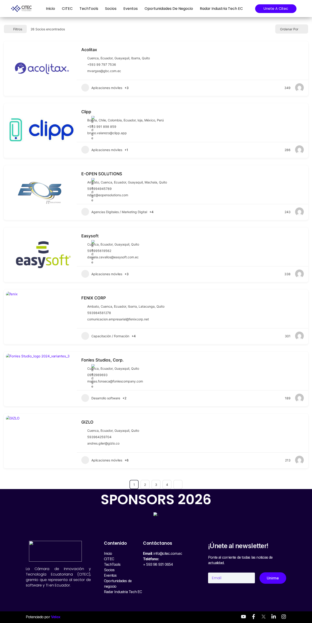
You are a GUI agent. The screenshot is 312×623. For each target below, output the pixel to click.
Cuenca (93, 58)
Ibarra (135, 58)
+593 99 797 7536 (101, 64)
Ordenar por (289, 29)
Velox (55, 617)
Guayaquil (121, 58)
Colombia (115, 120)
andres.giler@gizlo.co (103, 443)
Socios (110, 8)
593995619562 (99, 251)
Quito (146, 58)
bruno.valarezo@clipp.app (107, 133)
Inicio (50, 8)
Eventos (130, 8)
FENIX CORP (93, 298)
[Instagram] (283, 616)
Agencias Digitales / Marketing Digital (119, 212)
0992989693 (97, 375)
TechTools (88, 8)
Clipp (86, 111)
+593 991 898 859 (101, 126)
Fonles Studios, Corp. (102, 360)
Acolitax (89, 49)
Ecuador (106, 58)
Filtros (17, 29)
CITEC (67, 8)
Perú (160, 120)
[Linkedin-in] (273, 616)
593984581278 (99, 313)
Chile (102, 120)
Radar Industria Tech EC (221, 8)
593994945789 (99, 189)
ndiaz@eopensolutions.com (107, 195)
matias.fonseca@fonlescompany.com (115, 381)
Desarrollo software (105, 398)
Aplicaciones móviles (106, 88)
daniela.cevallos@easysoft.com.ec (113, 257)
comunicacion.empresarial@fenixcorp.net (118, 319)
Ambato (93, 306)
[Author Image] (299, 87)
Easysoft (90, 235)
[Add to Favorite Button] (302, 49)
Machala (151, 182)
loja (140, 120)
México (149, 120)
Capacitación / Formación (110, 336)
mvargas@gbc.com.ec (104, 71)
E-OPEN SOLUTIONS (101, 173)
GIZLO (87, 422)
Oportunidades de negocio (169, 8)
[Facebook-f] (253, 616)
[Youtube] (243, 616)
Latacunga (147, 306)
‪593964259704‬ (99, 437)
